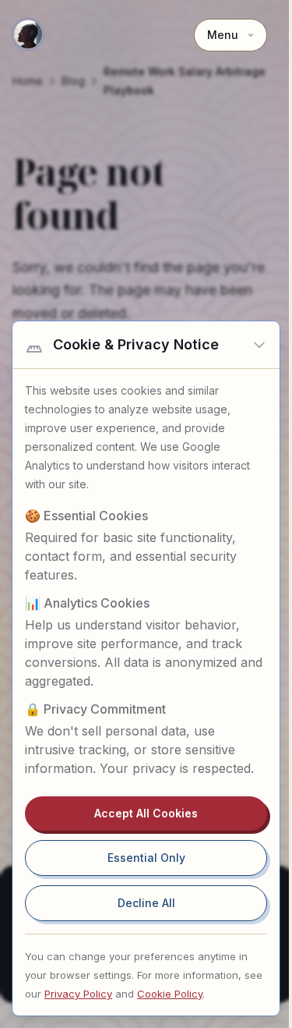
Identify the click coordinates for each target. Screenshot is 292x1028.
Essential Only (146, 857)
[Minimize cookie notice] (259, 345)
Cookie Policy (169, 993)
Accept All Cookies (146, 813)
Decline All (146, 902)
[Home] (28, 34)
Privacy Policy (78, 993)
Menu (222, 34)
